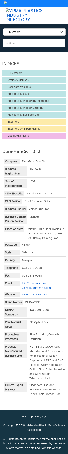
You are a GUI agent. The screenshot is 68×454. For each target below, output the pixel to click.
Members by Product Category (25, 107)
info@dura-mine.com (34, 283)
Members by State (18, 93)
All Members (14, 73)
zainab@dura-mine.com (36, 288)
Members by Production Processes (28, 100)
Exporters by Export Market (23, 128)
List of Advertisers (18, 135)
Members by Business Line (23, 114)
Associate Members (19, 86)
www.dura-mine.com (34, 294)
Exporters (13, 121)
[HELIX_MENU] (64, 5)
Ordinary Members (18, 79)
